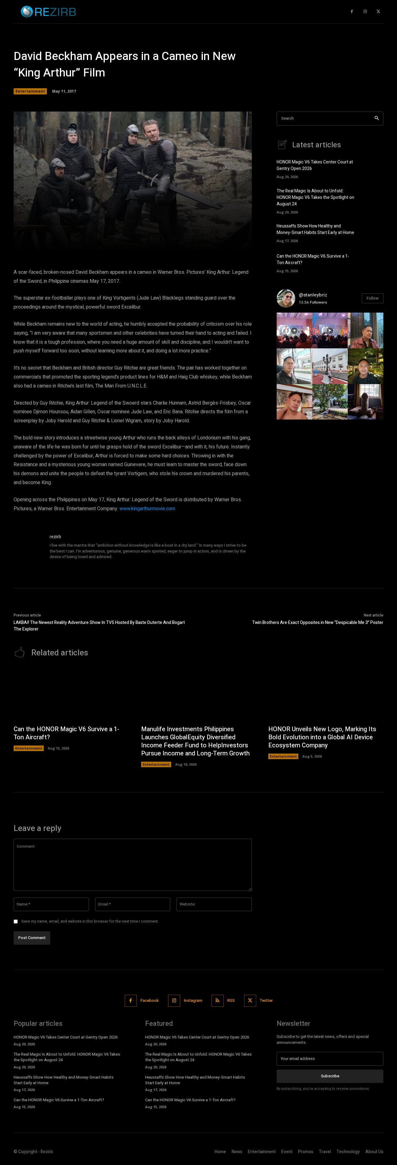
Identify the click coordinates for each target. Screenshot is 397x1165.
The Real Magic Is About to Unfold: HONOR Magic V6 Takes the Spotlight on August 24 (315, 197)
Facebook (150, 1000)
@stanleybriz (313, 294)
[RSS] (218, 1001)
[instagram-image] (294, 330)
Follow (373, 298)
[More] (222, 243)
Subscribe (330, 1076)
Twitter (266, 1000)
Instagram (193, 1000)
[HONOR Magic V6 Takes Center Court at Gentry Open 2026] (372, 168)
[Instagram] (365, 12)
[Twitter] (378, 12)
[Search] (376, 119)
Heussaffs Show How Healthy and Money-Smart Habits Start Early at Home (315, 229)
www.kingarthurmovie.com (147, 508)
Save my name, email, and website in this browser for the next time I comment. (90, 921)
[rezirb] (28, 548)
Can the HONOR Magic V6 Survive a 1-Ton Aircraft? (66, 733)
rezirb (55, 537)
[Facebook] (352, 12)
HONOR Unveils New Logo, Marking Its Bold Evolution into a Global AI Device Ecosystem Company (322, 737)
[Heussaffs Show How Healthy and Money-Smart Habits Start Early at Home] (372, 232)
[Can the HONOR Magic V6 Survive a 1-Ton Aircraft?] (372, 262)
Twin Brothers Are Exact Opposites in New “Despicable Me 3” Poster (317, 622)
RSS (231, 1000)
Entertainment (30, 91)
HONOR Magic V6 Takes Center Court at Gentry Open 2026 (66, 1037)
